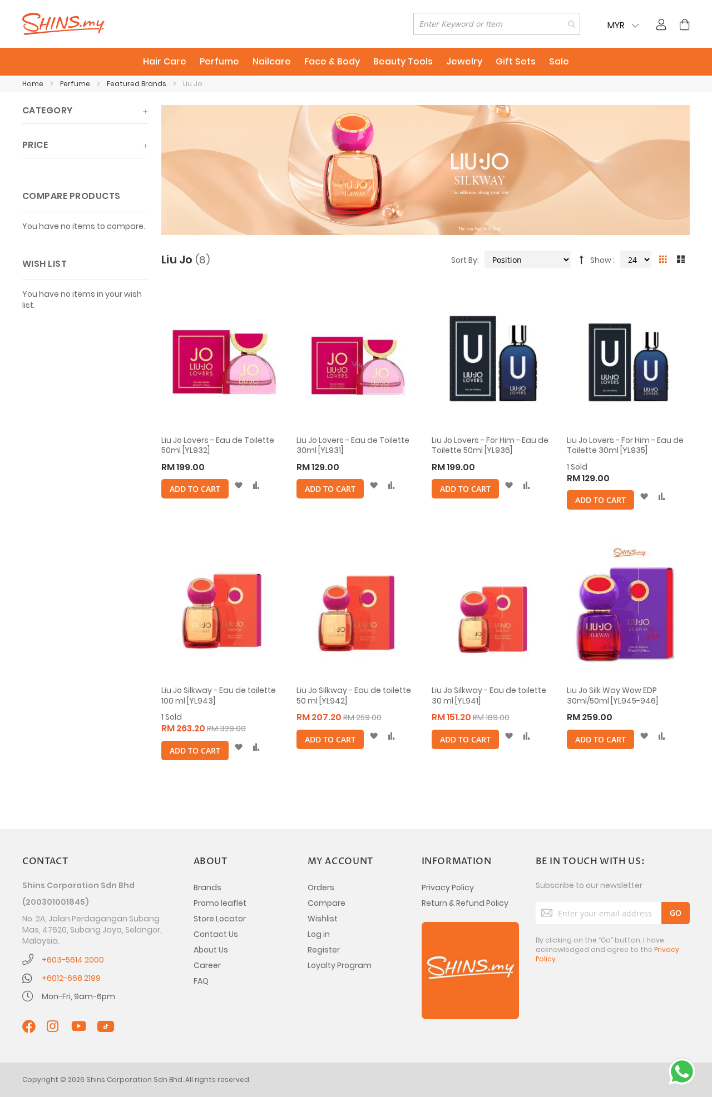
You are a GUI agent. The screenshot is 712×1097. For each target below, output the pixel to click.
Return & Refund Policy (465, 903)
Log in (319, 934)
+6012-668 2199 (71, 978)
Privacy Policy (448, 887)
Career (207, 965)
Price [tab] (35, 144)
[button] (238, 485)
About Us (211, 949)
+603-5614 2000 (73, 959)
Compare (326, 903)
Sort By (464, 260)
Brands (207, 887)
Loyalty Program (340, 965)
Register (324, 949)
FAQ (201, 980)
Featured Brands (137, 83)
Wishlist (323, 918)
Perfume (76, 83)
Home (33, 83)
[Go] (675, 913)
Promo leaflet (220, 903)
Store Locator (220, 918)
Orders (321, 887)
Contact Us (216, 934)
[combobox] (496, 24)
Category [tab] (47, 110)
